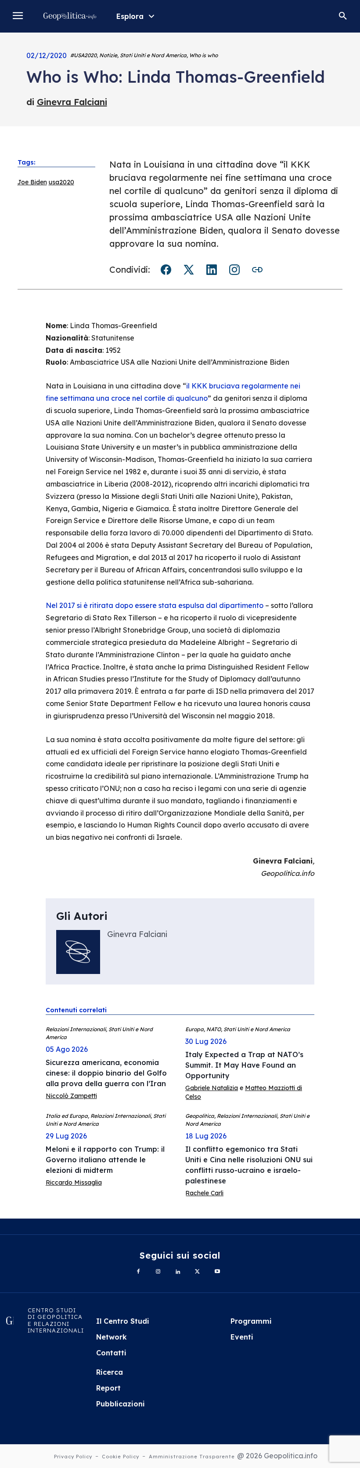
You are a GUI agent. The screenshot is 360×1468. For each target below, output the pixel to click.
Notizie (108, 55)
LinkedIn (211, 269)
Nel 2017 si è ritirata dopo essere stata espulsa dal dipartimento (154, 605)
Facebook (166, 269)
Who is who (203, 55)
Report (108, 1388)
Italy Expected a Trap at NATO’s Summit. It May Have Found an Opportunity (244, 1065)
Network (111, 1337)
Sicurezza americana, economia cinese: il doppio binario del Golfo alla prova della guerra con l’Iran (106, 1073)
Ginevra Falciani (72, 101)
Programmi (251, 1321)
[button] (342, 16)
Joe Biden (32, 182)
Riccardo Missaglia (74, 1182)
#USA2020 (83, 55)
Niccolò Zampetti (71, 1096)
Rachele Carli (204, 1193)
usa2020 (61, 182)
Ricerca (109, 1372)
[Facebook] (138, 1272)
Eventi (241, 1337)
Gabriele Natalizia (211, 1088)
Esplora (130, 16)
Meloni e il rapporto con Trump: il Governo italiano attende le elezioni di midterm (105, 1160)
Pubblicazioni (120, 1403)
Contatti (111, 1352)
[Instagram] (158, 1272)
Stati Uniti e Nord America (153, 55)
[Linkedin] (178, 1272)
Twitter (189, 269)
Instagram (234, 269)
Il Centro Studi (122, 1321)
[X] (197, 1272)
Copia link (257, 269)
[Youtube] (217, 1272)
